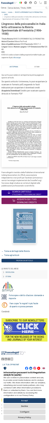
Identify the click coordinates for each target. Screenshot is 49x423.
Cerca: (4, 8)
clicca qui (17, 58)
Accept (24, 400)
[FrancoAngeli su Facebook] (3, 359)
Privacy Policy (24, 417)
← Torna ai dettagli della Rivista (16, 251)
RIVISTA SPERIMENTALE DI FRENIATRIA (29, 12)
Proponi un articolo (24, 260)
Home (4, 12)
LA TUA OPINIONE (11, 364)
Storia (8, 276)
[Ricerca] (46, 8)
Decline (24, 406)
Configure (24, 412)
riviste (10, 12)
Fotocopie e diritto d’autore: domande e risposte (26, 297)
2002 (6, 14)
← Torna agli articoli (10, 255)
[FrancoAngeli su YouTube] (12, 359)
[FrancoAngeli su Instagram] (9, 359)
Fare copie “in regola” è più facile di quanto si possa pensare (24, 305)
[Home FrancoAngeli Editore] (9, 3)
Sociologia (10, 272)
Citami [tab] (36, 67)
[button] (20, 3)
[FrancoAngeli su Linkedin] (6, 359)
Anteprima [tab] (14, 67)
